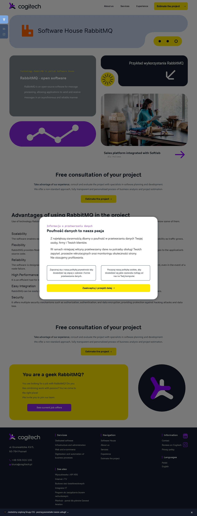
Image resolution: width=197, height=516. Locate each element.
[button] (4, 19)
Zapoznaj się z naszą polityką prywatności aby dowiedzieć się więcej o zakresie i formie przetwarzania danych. (71, 272)
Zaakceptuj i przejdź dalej (97, 288)
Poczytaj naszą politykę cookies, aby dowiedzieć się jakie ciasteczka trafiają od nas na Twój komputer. (124, 272)
